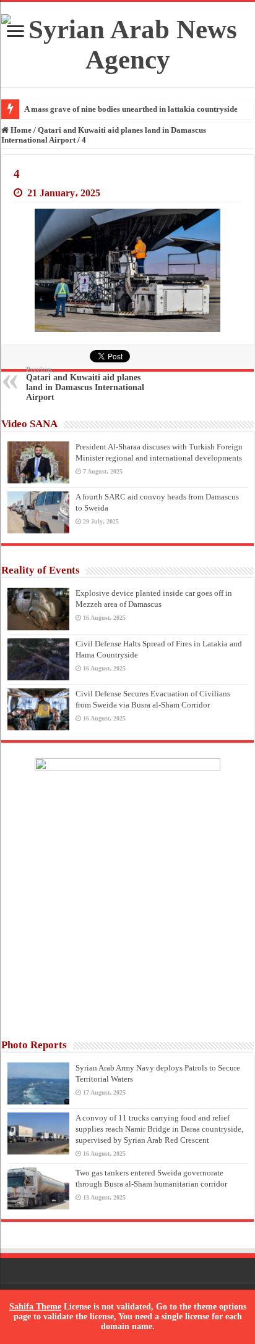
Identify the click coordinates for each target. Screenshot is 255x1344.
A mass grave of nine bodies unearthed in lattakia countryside (131, 109)
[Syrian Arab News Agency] (127, 44)
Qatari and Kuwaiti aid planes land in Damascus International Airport (85, 383)
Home (20, 130)
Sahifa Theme (35, 1306)
